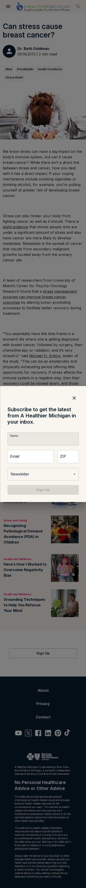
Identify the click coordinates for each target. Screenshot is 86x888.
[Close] (74, 397)
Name (14, 435)
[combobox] (43, 474)
